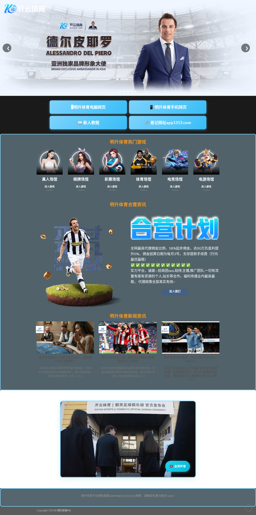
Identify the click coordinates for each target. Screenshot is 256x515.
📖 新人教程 (88, 122)
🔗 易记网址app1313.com (168, 122)
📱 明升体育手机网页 (168, 107)
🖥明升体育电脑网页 (88, 107)
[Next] (220, 353)
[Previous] (35, 353)
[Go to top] (248, 508)
